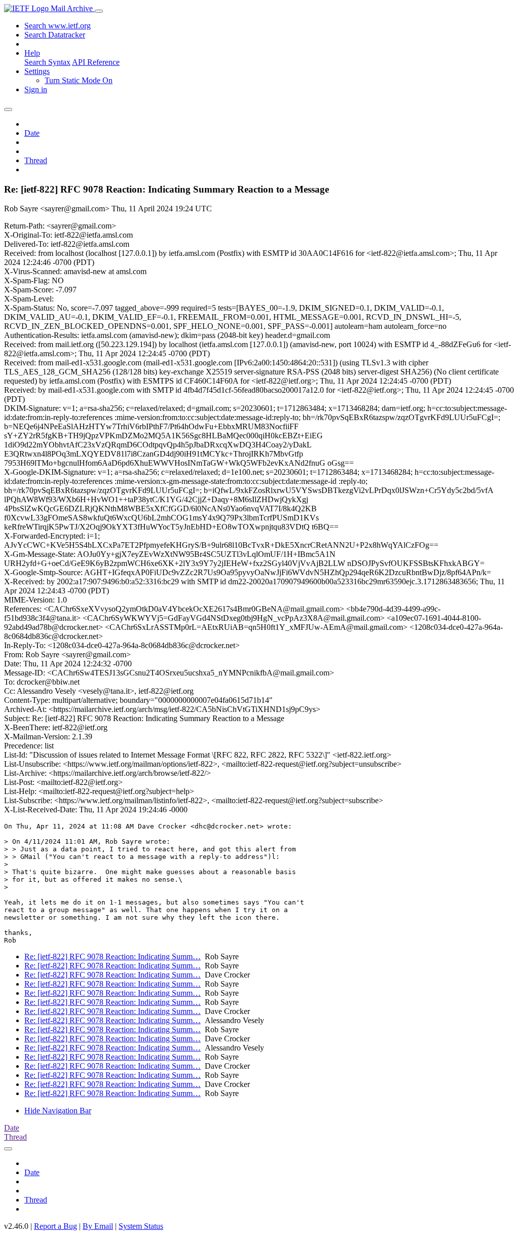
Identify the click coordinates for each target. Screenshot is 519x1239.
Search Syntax (47, 62)
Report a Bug (55, 1226)
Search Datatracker (54, 34)
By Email (98, 1226)
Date (32, 133)
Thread (35, 160)
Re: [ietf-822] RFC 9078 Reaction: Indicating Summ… (112, 956)
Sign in (35, 89)
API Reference (96, 62)
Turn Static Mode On (79, 80)
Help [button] (32, 53)
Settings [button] (37, 71)
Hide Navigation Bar (57, 1110)
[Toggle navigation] (99, 11)
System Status (141, 1226)
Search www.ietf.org (57, 25)
